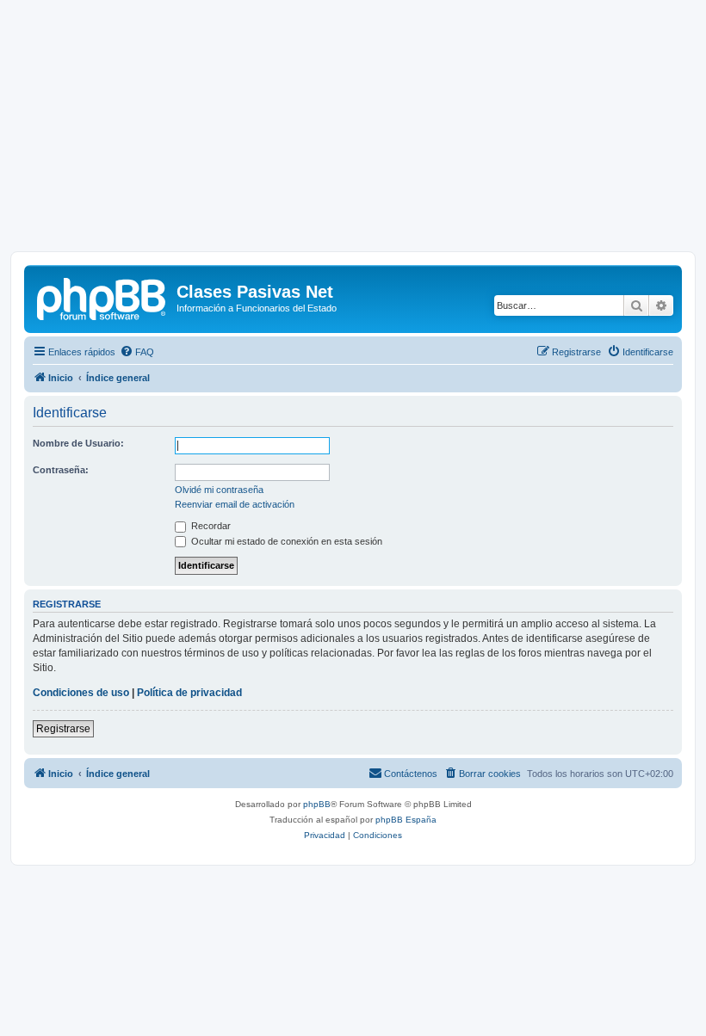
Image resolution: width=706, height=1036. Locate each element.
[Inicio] (102, 296)
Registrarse (63, 729)
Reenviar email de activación (234, 504)
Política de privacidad (189, 693)
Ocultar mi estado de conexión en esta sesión (285, 541)
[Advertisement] (353, 130)
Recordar (210, 526)
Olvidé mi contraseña (219, 489)
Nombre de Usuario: (78, 443)
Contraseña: (61, 470)
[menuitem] (137, 352)
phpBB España (406, 819)
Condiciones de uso (81, 693)
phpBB (317, 804)
